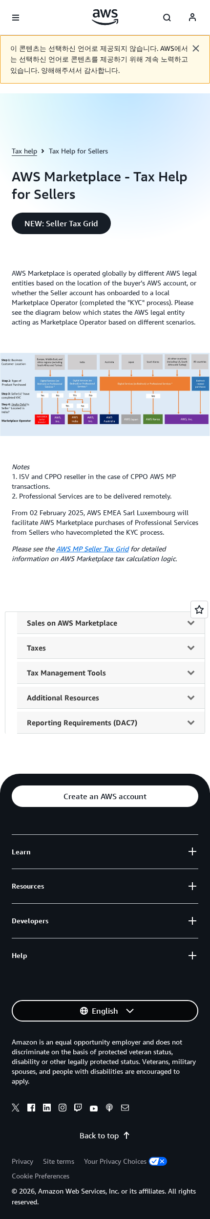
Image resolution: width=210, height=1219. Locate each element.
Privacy (22, 1161)
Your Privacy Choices (115, 1161)
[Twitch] (78, 1109)
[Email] (125, 1109)
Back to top (99, 1135)
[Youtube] (94, 1109)
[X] (16, 1109)
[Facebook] (31, 1109)
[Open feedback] (199, 609)
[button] (61, 223)
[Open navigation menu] (15, 17)
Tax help (24, 151)
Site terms (58, 1161)
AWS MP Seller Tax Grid (92, 548)
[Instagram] (62, 1109)
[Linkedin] (47, 1109)
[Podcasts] (109, 1109)
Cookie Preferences (40, 1176)
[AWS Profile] (192, 17)
